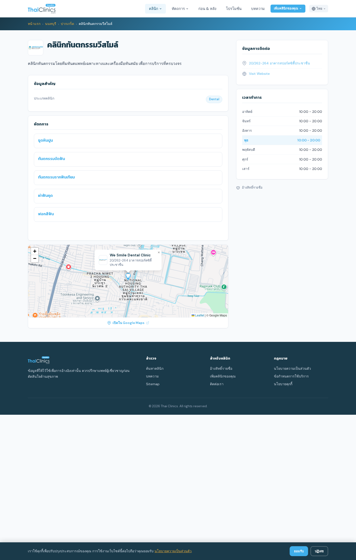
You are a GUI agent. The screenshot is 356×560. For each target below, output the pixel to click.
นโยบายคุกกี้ (283, 384)
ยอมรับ (299, 551)
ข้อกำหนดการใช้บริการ (291, 376)
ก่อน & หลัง (207, 8)
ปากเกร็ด (67, 24)
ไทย (319, 8)
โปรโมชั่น (233, 8)
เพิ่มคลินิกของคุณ (286, 8)
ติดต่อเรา (217, 384)
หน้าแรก (34, 24)
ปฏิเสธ (319, 551)
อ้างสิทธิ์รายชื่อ (252, 188)
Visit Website (259, 73)
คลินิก (153, 8)
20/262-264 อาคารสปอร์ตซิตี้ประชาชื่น (279, 63)
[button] (128, 276)
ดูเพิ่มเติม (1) (46, 230)
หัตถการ (178, 8)
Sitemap (153, 384)
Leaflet (199, 315)
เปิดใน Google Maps (128, 323)
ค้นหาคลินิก (154, 368)
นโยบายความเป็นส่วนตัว (173, 551)
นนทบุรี (50, 24)
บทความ (258, 8)
